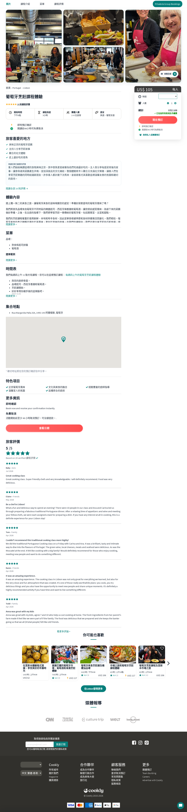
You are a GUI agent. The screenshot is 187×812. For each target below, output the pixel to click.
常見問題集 (117, 776)
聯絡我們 (116, 769)
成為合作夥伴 (87, 769)
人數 (144, 103)
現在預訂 (158, 119)
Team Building (149, 773)
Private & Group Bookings (167, 3)
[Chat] (180, 805)
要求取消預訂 (118, 773)
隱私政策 (62, 749)
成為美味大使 (87, 776)
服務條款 (116, 783)
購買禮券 (53, 780)
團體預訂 (147, 769)
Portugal (16, 87)
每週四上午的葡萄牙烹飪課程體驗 (83, 274)
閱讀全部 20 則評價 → (17, 188)
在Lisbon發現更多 (93, 688)
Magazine (53, 776)
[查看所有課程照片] (34, 46)
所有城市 (53, 769)
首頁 (8, 87)
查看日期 (44, 428)
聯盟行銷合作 (87, 773)
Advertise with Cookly (152, 780)
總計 (141, 110)
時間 (144, 97)
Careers (146, 776)
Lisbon (26, 87)
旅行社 (83, 780)
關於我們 (53, 773)
